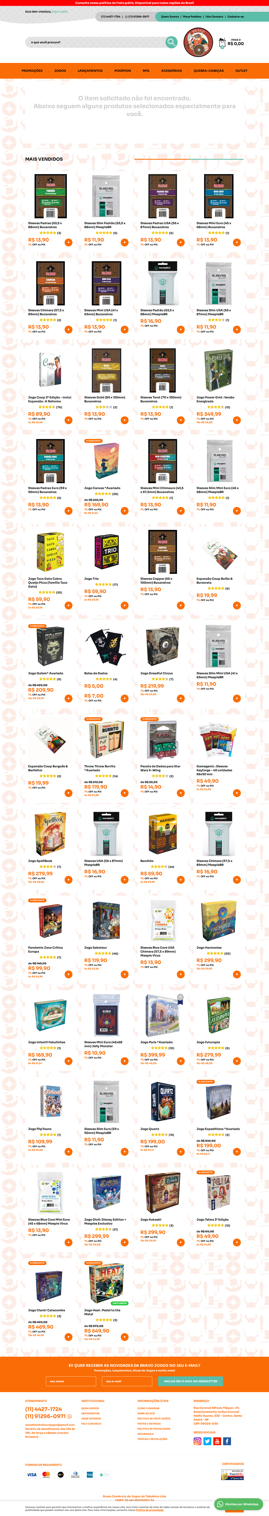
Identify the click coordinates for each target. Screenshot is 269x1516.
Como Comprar (148, 1408)
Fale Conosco (214, 16)
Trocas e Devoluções (152, 1439)
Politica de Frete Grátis (153, 1418)
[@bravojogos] (197, 1441)
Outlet (241, 71)
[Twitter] (207, 1441)
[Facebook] (227, 1441)
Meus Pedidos (192, 16)
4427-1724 (110, 16)
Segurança (145, 1433)
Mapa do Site (146, 1413)
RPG (146, 71)
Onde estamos (91, 1418)
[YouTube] (217, 1441)
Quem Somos (170, 16)
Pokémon (122, 71)
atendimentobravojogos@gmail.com (50, 1425)
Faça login (60, 11)
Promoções (32, 71)
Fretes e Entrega (149, 1423)
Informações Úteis (152, 1401)
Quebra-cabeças (209, 71)
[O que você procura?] (171, 42)
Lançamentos (90, 71)
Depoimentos (90, 1413)
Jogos (60, 71)
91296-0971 (138, 16)
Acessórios (171, 71)
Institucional (93, 1401)
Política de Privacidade (153, 1428)
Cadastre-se (235, 16)
